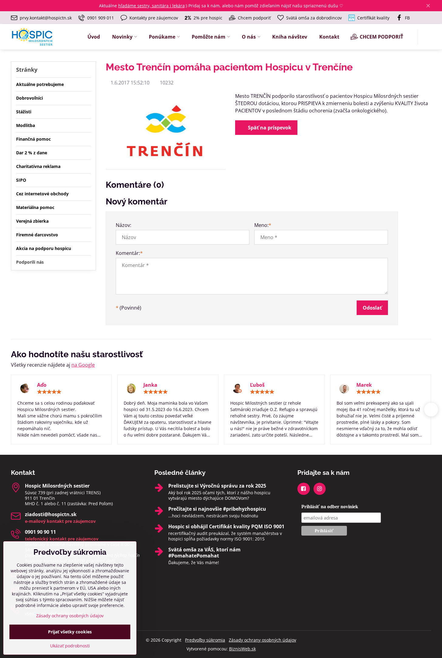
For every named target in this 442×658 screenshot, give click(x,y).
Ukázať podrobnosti (70, 646)
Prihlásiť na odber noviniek (329, 506)
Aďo (41, 385)
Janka (150, 385)
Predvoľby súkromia (205, 640)
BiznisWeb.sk (242, 649)
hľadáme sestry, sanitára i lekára (151, 6)
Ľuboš (257, 385)
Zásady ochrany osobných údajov (262, 640)
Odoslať (372, 307)
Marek (364, 385)
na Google (83, 365)
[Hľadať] (426, 37)
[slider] (49, 391)
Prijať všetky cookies (70, 632)
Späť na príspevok (269, 127)
